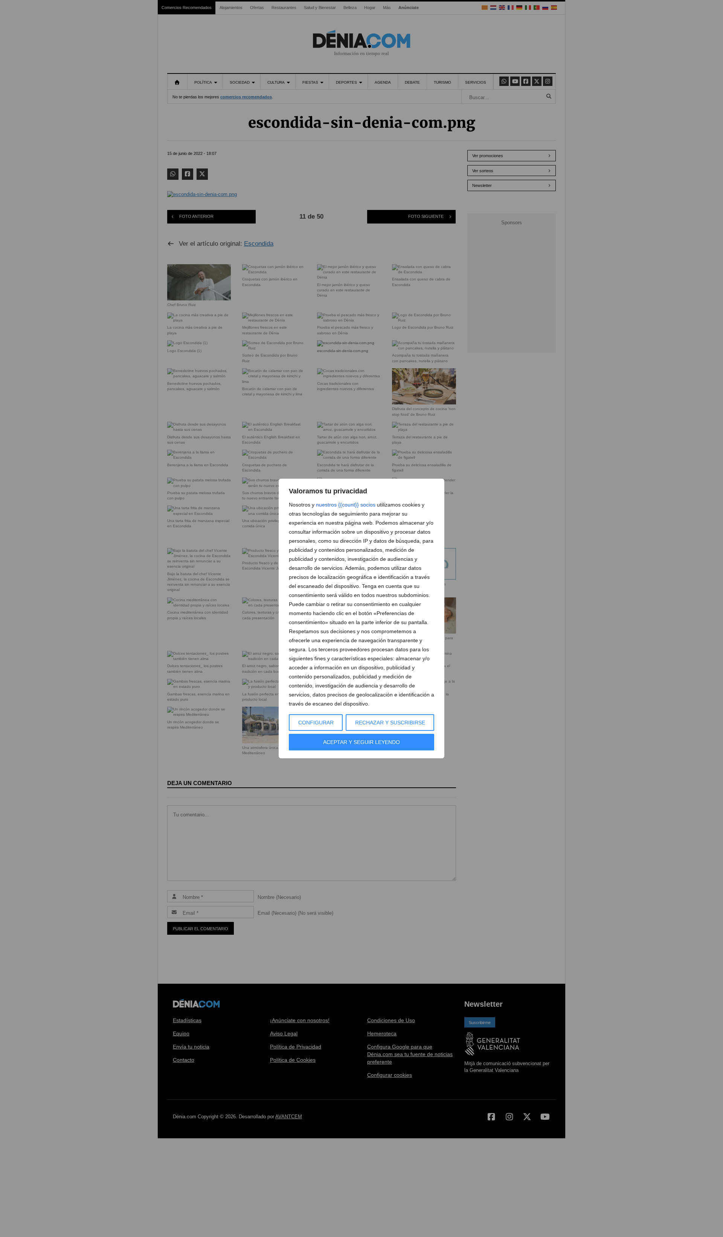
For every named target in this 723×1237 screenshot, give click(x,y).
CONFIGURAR (316, 723)
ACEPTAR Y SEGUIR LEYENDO (361, 742)
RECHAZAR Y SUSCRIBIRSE (390, 723)
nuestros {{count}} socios (345, 505)
